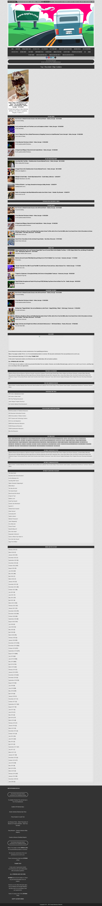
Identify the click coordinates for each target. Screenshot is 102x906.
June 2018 (11, 688)
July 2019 (11, 656)
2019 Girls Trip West (16, 438)
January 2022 (12, 582)
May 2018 (23, 444)
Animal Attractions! (57, 52)
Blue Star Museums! (86, 49)
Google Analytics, (82, 364)
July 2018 (11, 685)
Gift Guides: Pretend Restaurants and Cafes (37, 442)
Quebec (68, 385)
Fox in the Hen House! (14, 539)
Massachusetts (12, 375)
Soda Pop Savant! (13, 501)
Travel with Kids (50, 445)
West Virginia (73, 377)
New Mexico (67, 375)
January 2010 (12, 776)
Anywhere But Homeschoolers (34, 438)
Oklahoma (11, 377)
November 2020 (12, 613)
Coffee (65, 438)
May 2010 (11, 765)
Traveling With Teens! (14, 481)
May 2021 (11, 598)
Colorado (32, 373)
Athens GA (43, 438)
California (27, 373)
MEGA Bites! (12, 486)
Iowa (67, 373)
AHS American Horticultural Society (17, 413)
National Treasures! (13, 519)
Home (12, 49)
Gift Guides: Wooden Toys (74, 442)
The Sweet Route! (13, 491)
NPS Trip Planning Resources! (16, 399)
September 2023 (13, 560)
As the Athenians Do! (14, 478)
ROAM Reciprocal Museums (15, 426)
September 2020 (13, 619)
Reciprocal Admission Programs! (65, 49)
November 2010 (12, 757)
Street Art (89, 444)
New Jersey (61, 375)
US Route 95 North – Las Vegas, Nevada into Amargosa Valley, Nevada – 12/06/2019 (35, 184)
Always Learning (24, 438)
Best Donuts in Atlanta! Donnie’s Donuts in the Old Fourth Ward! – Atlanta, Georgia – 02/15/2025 (38, 119)
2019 (10, 438)
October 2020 (12, 616)
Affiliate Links (25, 354)
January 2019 (12, 672)
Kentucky (75, 373)
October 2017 (12, 702)
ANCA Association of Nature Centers (17, 416)
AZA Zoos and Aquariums (15, 421)
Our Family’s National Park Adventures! (18, 404)
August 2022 (12, 568)
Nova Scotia (49, 385)
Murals (38, 444)
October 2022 (12, 565)
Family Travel (28, 440)
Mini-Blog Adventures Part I (41, 55)
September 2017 (13, 704)
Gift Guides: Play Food (23, 442)
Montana (38, 375)
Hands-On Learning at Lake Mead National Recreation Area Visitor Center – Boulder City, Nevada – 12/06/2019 (42, 192)
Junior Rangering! (13, 521)
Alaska (14, 373)
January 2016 (12, 725)
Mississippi (29, 375)
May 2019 (11, 662)
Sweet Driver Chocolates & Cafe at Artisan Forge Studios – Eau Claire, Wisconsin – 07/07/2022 (38, 239)
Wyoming (84, 377)
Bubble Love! (12, 498)
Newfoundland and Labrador (39, 385)
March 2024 (11, 552)
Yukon (10, 387)
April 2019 (11, 664)
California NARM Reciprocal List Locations (55, 438)
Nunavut (90, 385)
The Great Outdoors (24, 445)
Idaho (57, 373)
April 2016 (11, 717)
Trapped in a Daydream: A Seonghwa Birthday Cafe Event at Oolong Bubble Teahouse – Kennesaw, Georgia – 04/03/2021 (45, 273)
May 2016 (11, 715)
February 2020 (12, 638)
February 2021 (12, 605)
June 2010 (11, 763)
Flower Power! (12, 526)
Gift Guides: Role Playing (51, 442)
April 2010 (11, 768)
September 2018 (13, 680)
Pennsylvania (20, 377)
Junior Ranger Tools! (39, 52)
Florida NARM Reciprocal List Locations (47, 440)
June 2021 (11, 595)
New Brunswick (28, 385)
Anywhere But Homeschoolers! (16, 476)
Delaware (42, 373)
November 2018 (12, 677)
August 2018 (12, 683)
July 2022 (11, 571)
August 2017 (12, 707)
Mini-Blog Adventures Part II (54, 55)
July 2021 (11, 592)
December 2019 (70, 438)
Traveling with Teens (41, 445)
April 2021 (11, 600)
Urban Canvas (56, 445)
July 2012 (11, 736)
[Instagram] (51, 57)
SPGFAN (26, 356)
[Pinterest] (49, 57)
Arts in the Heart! (13, 531)
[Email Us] (53, 57)
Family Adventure (82, 438)
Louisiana (80, 373)
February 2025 (12, 550)
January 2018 (12, 696)
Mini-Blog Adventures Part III (68, 55)
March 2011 (11, 752)
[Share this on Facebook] (14, 101)
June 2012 (11, 739)
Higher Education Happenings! (16, 483)
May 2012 (11, 741)
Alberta (10, 385)
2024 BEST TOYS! (36, 49)
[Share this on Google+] (18, 101)
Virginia (62, 377)
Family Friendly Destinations (14, 440)
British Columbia (16, 385)
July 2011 (11, 749)
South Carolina (34, 377)
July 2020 (11, 624)
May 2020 (11, 630)
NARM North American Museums (16, 423)
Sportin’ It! (11, 506)
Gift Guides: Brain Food (70, 440)
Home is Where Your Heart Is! (16, 537)
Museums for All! (77, 49)
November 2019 (12, 645)
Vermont (58, 377)
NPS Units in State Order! (15, 396)
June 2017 (11, 710)
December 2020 (12, 611)
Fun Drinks (58, 440)
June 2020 (11, 627)
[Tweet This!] (10, 101)
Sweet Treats (11, 445)
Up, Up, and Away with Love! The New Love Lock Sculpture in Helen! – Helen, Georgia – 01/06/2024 (39, 126)
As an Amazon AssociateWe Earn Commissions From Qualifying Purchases (51, 61)
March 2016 (11, 720)
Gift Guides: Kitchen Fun (13, 442)
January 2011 (12, 755)
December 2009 (12, 779)
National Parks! (23, 52)
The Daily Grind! (31, 55)
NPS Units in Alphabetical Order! (16, 394)
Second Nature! (48, 52)
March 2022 (11, 579)
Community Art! (12, 514)
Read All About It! (13, 529)
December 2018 (12, 675)
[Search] (55, 57)
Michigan (18, 375)
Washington (67, 377)
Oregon (15, 377)
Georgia (51, 373)
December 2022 (12, 563)
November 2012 (12, 731)
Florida (47, 373)
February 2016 (12, 723)
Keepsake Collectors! (14, 534)
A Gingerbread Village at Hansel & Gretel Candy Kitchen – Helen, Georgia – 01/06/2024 (36, 150)
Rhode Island (27, 377)
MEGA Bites (29, 444)
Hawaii (54, 373)
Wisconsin (79, 377)
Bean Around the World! (14, 493)
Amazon (74, 364)
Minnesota (23, 375)
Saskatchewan (74, 385)
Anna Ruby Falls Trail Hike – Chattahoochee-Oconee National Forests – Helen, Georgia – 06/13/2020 (39, 161)
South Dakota (41, 377)
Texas (51, 377)
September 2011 (13, 747)
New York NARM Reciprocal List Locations (69, 444)
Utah (55, 377)
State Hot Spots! (14, 52)
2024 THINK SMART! (53, 49)
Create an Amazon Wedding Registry (18, 837)
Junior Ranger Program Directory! (17, 401)
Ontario (54, 385)
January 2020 (12, 640)
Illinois (60, 373)
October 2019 (12, 648)
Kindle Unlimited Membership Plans (17, 812)
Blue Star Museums (13, 431)
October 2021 (12, 590)
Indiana (64, 373)
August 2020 (12, 622)
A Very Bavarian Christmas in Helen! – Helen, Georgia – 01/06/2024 (31, 142)
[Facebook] (47, 57)
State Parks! (30, 52)
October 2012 (12, 733)
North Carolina (78, 375)
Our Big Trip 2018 (82, 444)
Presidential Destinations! (77, 52)
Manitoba (22, 385)
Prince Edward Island (61, 385)
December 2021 (12, 584)
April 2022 (11, 576)
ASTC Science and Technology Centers (18, 418)
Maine (83, 373)
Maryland (87, 373)
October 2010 (12, 760)
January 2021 (12, 608)
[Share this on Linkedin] (26, 101)
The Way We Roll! (13, 488)
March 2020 (11, 635)
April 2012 (11, 744)
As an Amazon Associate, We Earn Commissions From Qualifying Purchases (18, 794)
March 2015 (11, 728)
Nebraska (43, 375)
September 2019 (13, 651)
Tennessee (47, 377)
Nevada (48, 375)
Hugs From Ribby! (13, 542)
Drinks (76, 438)
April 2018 (11, 693)
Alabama (11, 373)
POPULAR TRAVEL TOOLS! (26, 49)
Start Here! (18, 49)
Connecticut (37, 373)
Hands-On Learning (83, 442)
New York (72, 375)
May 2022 (11, 574)
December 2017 (12, 699)
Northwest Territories (83, 385)
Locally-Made (11, 444)
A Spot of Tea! (12, 496)
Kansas (71, 373)
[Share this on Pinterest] (22, 101)
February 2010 (12, 773)
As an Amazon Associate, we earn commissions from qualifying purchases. (28, 351)
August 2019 (12, 653)
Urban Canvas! (12, 511)
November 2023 (12, 558)
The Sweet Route (33, 445)
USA (85, 52)
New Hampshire (54, 375)
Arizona (18, 373)
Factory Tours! (67, 52)
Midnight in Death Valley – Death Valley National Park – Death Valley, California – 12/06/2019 (37, 177)
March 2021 (11, 603)
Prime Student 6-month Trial (17, 817)
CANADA (89, 52)
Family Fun (23, 440)
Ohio (90, 375)
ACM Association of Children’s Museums (18, 411)
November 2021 (12, 587)
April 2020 (11, 632)
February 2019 (12, 670)
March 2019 (11, 667)
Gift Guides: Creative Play (81, 440)
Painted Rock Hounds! (14, 509)
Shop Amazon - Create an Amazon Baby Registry (17, 831)
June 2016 (11, 712)
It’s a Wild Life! (12, 524)
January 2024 (12, 555)
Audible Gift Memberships (18, 807)
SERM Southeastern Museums (16, 428)
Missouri (34, 375)
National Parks (44, 444)
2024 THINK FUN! (45, 49)
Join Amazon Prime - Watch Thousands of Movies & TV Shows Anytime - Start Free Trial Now (18, 823)
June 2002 (11, 781)
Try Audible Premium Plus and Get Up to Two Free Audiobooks (17, 801)
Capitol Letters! (12, 516)
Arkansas (22, 373)
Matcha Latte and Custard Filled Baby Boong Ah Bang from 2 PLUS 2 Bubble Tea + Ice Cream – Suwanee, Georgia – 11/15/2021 (46, 258)
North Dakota (85, 375)
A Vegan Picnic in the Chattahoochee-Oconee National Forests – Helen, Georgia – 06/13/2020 (38, 169)
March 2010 (11, 771)
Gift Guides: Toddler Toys (63, 442)
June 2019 (11, 659)
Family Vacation (36, 440)
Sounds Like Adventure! (14, 503)
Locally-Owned (18, 444)
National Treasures (52, 444)
